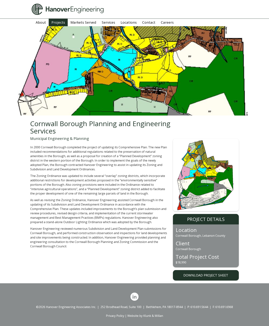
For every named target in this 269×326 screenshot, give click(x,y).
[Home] (134, 9)
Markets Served (83, 22)
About (41, 22)
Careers (167, 22)
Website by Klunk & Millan (145, 316)
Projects (58, 22)
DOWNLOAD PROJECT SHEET (205, 275)
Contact (148, 22)
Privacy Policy (115, 316)
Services (108, 22)
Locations (129, 22)
